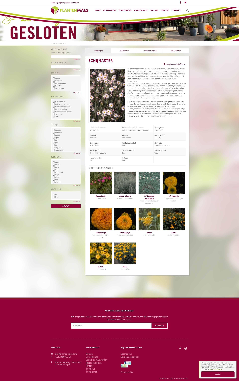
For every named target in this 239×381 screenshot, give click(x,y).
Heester (58, 86)
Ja (56, 194)
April (57, 137)
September (59, 150)
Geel (57, 170)
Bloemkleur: (56, 157)
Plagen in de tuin (94, 362)
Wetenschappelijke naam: (60, 53)
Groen (57, 177)
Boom (57, 78)
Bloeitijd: (54, 125)
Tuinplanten (91, 371)
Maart (57, 135)
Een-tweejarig (60, 83)
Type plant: (55, 73)
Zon (56, 116)
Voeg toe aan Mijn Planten (176, 64)
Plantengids (98, 51)
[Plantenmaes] (69, 10)
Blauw (57, 165)
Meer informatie (216, 369)
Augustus (58, 147)
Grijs (57, 175)
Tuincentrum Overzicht (180, 378)
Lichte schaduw (61, 109)
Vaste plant (59, 88)
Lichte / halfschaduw (63, 107)
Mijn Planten (176, 51)
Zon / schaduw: (57, 96)
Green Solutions (165, 378)
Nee (56, 197)
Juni (56, 142)
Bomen (89, 354)
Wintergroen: (56, 189)
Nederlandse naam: (58, 63)
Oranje (57, 182)
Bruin (57, 167)
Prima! (217, 374)
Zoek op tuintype (150, 51)
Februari (58, 133)
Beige (57, 162)
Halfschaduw (60, 102)
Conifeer (58, 81)
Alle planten (124, 51)
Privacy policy (127, 372)
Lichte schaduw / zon (63, 111)
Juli (56, 145)
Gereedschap (92, 356)
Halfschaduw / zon (62, 104)
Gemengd (59, 172)
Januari (58, 130)
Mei (56, 140)
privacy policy (126, 319)
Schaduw (58, 114)
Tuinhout (90, 368)
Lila (56, 180)
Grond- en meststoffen (96, 359)
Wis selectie (76, 59)
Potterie (89, 365)
